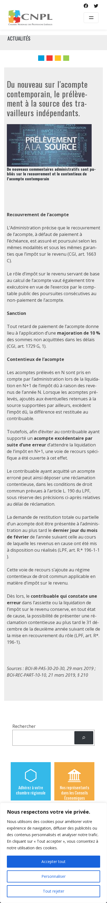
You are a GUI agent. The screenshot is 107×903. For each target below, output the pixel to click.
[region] (53, 853)
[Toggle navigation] (91, 17)
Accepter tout (53, 861)
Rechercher (24, 726)
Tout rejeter (53, 891)
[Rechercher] (83, 738)
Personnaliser (53, 876)
